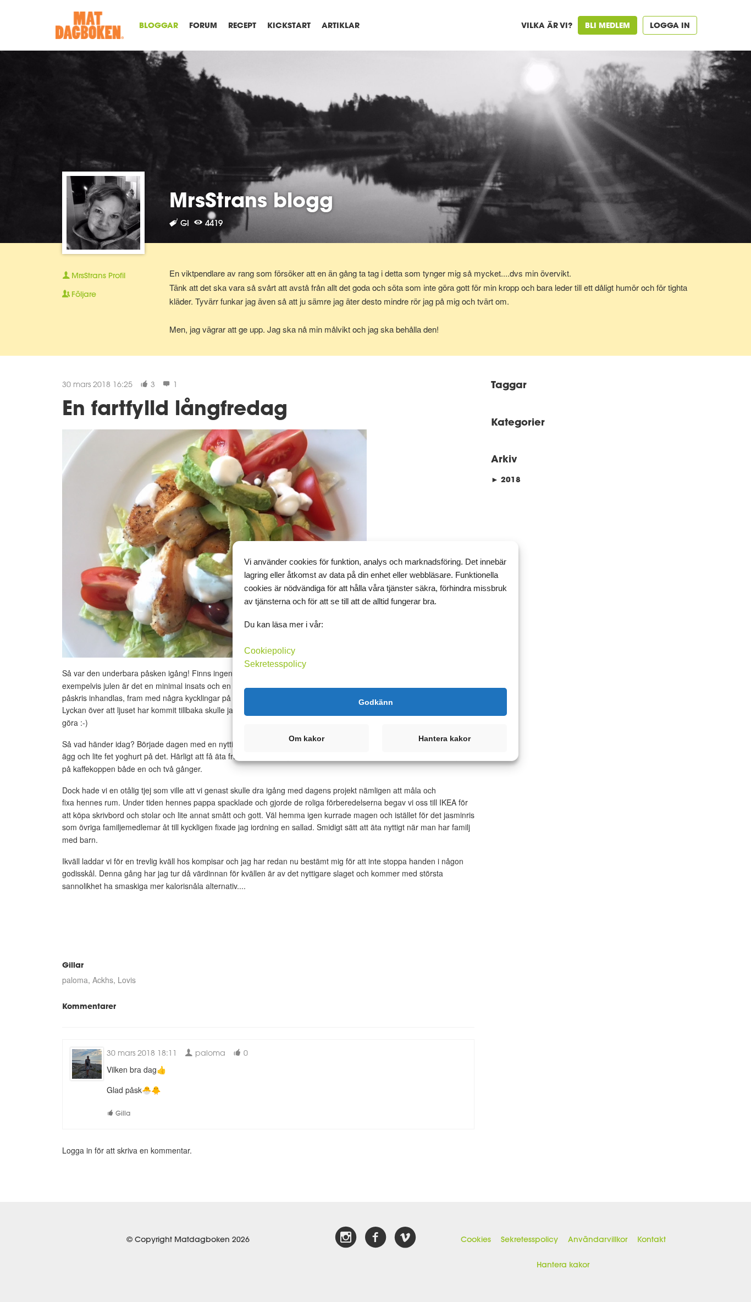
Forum (203, 25)
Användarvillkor (597, 1239)
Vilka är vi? (546, 25)
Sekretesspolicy (529, 1239)
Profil (98, 275)
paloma (75, 979)
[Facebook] (375, 1238)
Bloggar (158, 25)
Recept (242, 25)
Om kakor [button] (306, 738)
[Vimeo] (405, 1238)
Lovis (127, 979)
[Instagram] (346, 1238)
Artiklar (341, 25)
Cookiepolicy (269, 650)
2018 (506, 479)
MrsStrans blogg (251, 199)
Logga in (670, 25)
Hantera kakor (563, 1265)
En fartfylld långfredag (175, 407)
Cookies (476, 1239)
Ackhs (102, 979)
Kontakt (651, 1239)
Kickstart (289, 25)
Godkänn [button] (375, 701)
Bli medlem (607, 25)
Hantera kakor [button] (444, 738)
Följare (83, 294)
